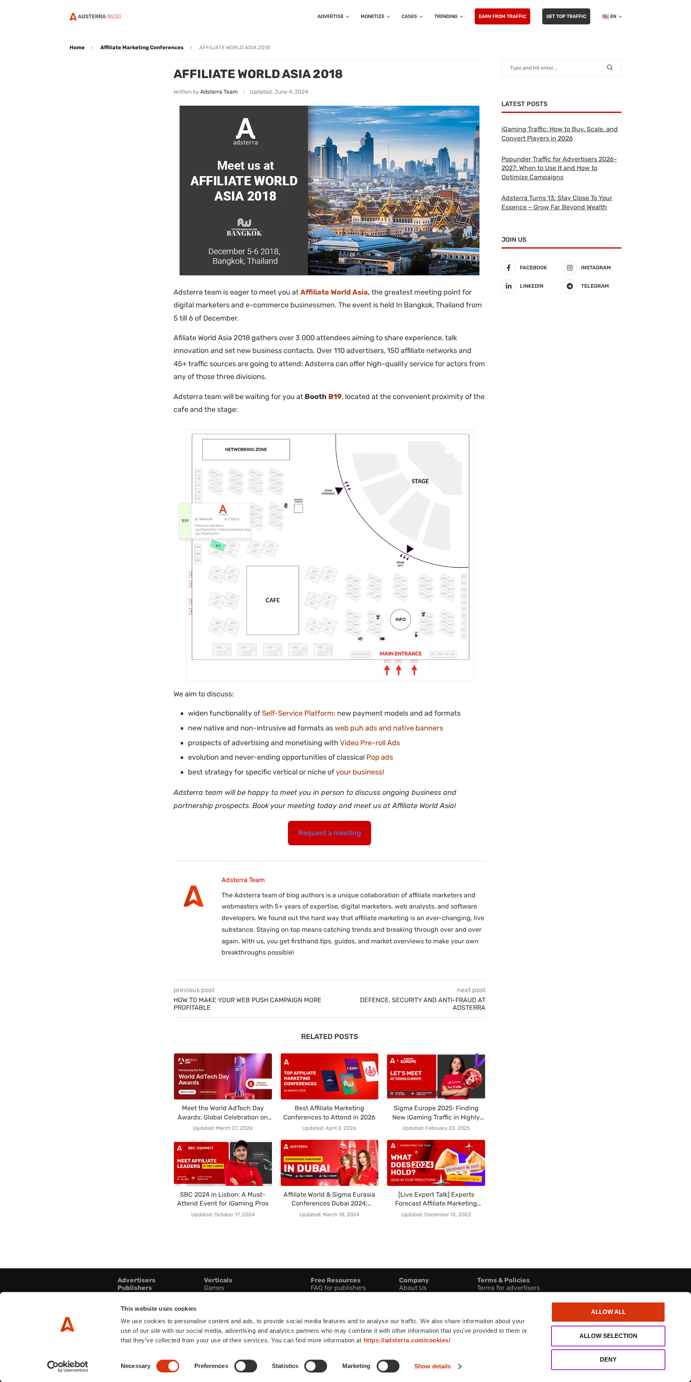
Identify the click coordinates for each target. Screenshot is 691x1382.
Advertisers (137, 1280)
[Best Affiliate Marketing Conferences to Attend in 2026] (329, 1076)
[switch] (245, 1366)
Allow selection (608, 1335)
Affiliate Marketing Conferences (142, 47)
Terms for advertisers (508, 1288)
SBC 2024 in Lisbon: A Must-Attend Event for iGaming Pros (222, 1199)
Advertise (331, 16)
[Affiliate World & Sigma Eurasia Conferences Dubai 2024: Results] (329, 1162)
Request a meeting (329, 832)
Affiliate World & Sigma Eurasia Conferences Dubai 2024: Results (329, 1199)
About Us (413, 1288)
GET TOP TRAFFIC (566, 16)
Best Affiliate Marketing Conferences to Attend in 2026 (329, 1112)
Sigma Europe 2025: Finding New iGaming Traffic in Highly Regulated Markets (436, 1113)
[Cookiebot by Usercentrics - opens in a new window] (68, 1366)
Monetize (372, 16)
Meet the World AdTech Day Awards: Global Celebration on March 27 (223, 1113)
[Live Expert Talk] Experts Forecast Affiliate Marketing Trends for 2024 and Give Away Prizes (436, 1199)
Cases (409, 16)
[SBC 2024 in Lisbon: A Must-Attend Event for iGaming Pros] (223, 1162)
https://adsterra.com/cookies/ (407, 1340)
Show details (432, 1366)
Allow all (608, 1311)
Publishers (135, 1288)
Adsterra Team (219, 91)
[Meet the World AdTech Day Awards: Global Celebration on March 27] (223, 1076)
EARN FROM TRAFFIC (502, 16)
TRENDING (445, 16)
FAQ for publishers (338, 1288)
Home (77, 47)
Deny (608, 1359)
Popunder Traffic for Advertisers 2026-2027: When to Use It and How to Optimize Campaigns (559, 168)
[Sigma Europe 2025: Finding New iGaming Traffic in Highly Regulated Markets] (436, 1076)
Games (214, 1288)
